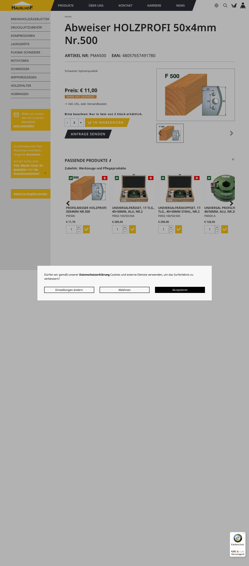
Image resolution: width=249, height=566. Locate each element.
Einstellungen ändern (69, 290)
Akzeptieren (180, 290)
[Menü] (244, 534)
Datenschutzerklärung (94, 274)
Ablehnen (124, 290)
